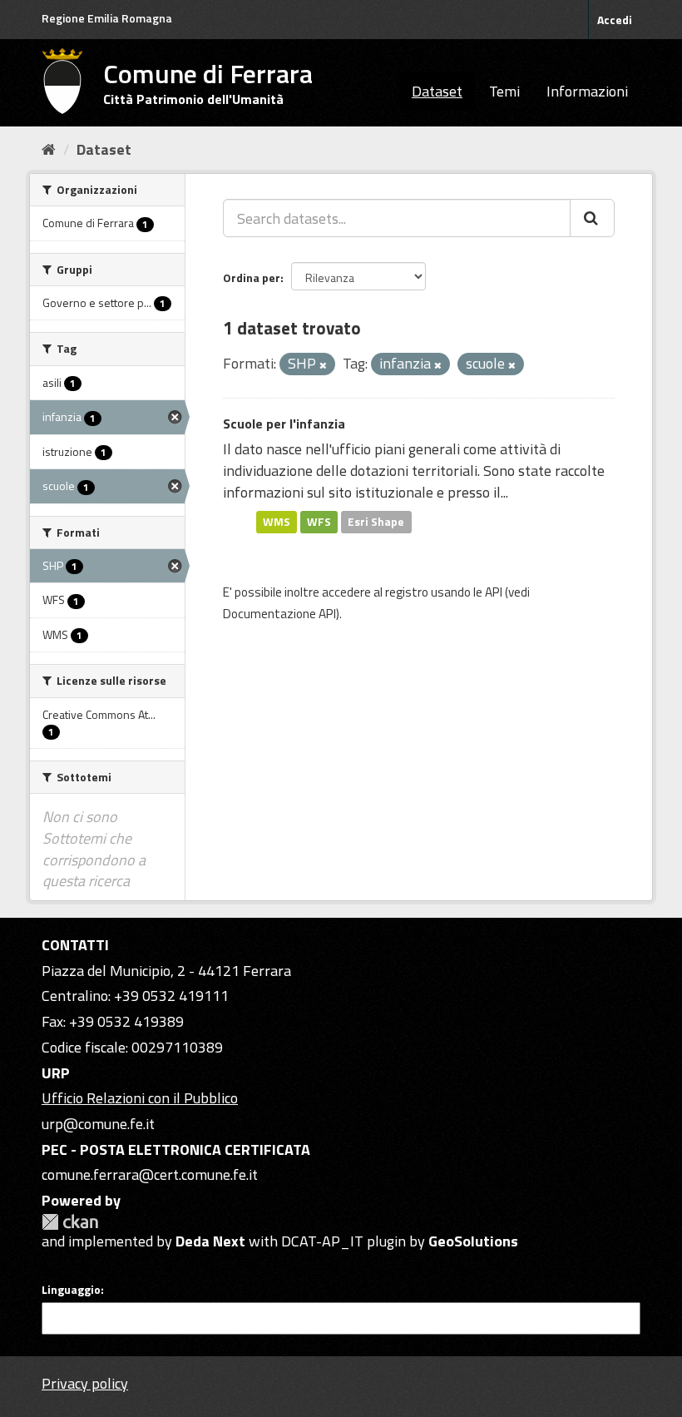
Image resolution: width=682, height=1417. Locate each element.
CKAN (70, 1222)
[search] (592, 218)
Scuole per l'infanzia (284, 424)
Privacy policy (85, 1383)
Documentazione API (279, 613)
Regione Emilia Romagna (107, 18)
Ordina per (251, 277)
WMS (276, 521)
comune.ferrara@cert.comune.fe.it (150, 1174)
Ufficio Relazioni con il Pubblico (140, 1098)
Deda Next (210, 1241)
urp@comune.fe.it (98, 1123)
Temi (504, 91)
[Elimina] (323, 365)
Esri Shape (376, 521)
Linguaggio (71, 1289)
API (493, 592)
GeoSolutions (473, 1241)
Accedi (614, 19)
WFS (319, 521)
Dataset (437, 91)
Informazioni (587, 91)
